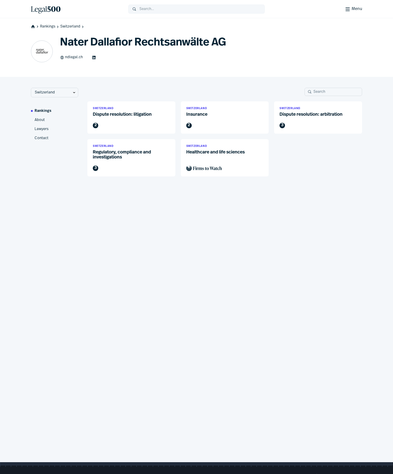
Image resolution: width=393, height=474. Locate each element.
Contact (41, 138)
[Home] (76, 9)
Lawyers (41, 129)
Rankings (47, 26)
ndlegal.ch (74, 57)
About (40, 120)
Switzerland (70, 26)
